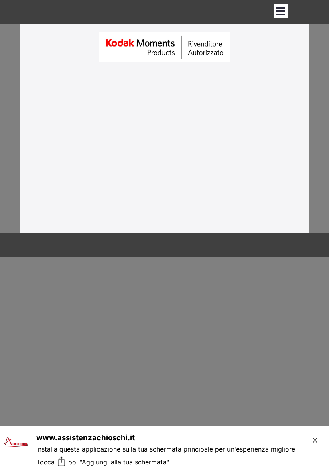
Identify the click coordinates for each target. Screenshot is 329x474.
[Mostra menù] (281, 11)
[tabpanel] (164, 47)
